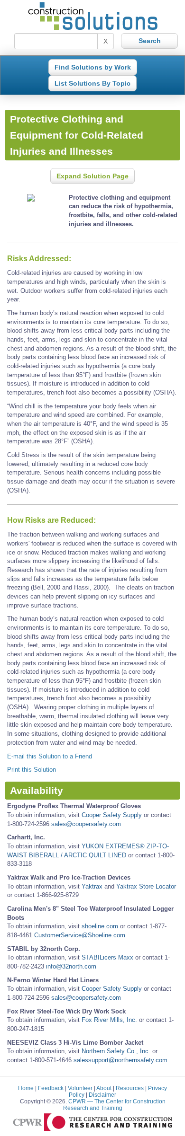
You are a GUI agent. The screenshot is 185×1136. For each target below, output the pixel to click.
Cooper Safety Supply (112, 815)
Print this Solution (31, 769)
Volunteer (80, 1088)
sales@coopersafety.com (86, 824)
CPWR (114, 1104)
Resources (130, 1088)
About (103, 1088)
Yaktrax (92, 886)
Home (26, 1088)
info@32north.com (71, 966)
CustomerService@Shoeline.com (79, 935)
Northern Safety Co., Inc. (116, 1051)
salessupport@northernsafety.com (120, 1060)
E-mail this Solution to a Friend (49, 756)
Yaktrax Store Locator (146, 886)
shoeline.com (100, 926)
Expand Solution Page (92, 176)
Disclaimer (102, 1095)
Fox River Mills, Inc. (109, 1019)
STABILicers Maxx (107, 957)
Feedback (51, 1088)
